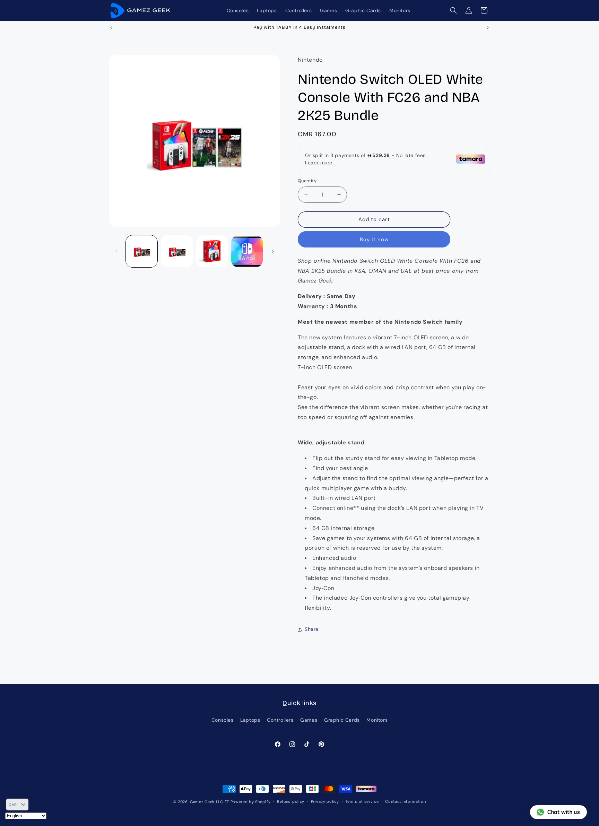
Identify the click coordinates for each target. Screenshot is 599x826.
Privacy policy (325, 801)
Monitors (377, 720)
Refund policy (290, 801)
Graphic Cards (342, 720)
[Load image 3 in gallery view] (212, 251)
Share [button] (312, 629)
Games (308, 720)
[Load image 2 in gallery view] (176, 251)
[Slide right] (272, 251)
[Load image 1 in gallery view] (141, 251)
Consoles (222, 720)
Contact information (405, 801)
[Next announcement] (487, 27)
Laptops (250, 720)
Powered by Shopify (251, 801)
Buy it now (374, 239)
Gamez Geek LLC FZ (209, 801)
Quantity (307, 181)
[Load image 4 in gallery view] (247, 251)
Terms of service (362, 801)
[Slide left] (116, 251)
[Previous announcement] (111, 27)
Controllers (280, 720)
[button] (453, 10)
